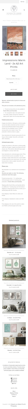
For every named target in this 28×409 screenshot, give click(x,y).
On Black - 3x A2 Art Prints (14, 317)
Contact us (14, 394)
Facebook (14, 378)
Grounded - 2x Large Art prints (14, 285)
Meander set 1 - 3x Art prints (14, 252)
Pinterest (14, 380)
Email (14, 383)
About (14, 391)
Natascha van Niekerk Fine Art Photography (14, 250)
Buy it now (14, 93)
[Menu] (3, 10)
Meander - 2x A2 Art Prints (14, 350)
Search (14, 396)
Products (9, 20)
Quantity (11, 82)
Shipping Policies (14, 393)
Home (4, 20)
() (22, 1)
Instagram (14, 381)
